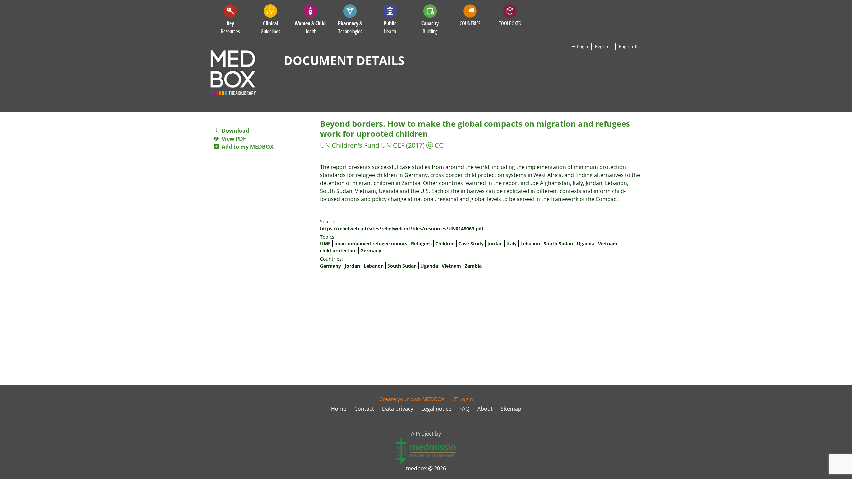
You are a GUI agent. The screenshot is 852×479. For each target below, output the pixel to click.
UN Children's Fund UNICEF (362, 145)
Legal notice (436, 408)
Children (445, 243)
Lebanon (530, 243)
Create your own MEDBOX (411, 399)
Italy (511, 243)
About (485, 408)
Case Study (471, 243)
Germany (370, 250)
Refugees (421, 243)
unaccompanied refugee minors (370, 243)
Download (234, 130)
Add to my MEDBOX (246, 146)
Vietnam (607, 243)
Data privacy (397, 408)
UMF (325, 243)
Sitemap (511, 408)
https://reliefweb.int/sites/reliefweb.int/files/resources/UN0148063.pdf (401, 228)
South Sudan (558, 243)
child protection (338, 250)
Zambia (473, 266)
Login (582, 46)
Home (338, 408)
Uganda (585, 243)
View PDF (232, 138)
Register (603, 46)
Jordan (495, 243)
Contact (364, 408)
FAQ (464, 408)
